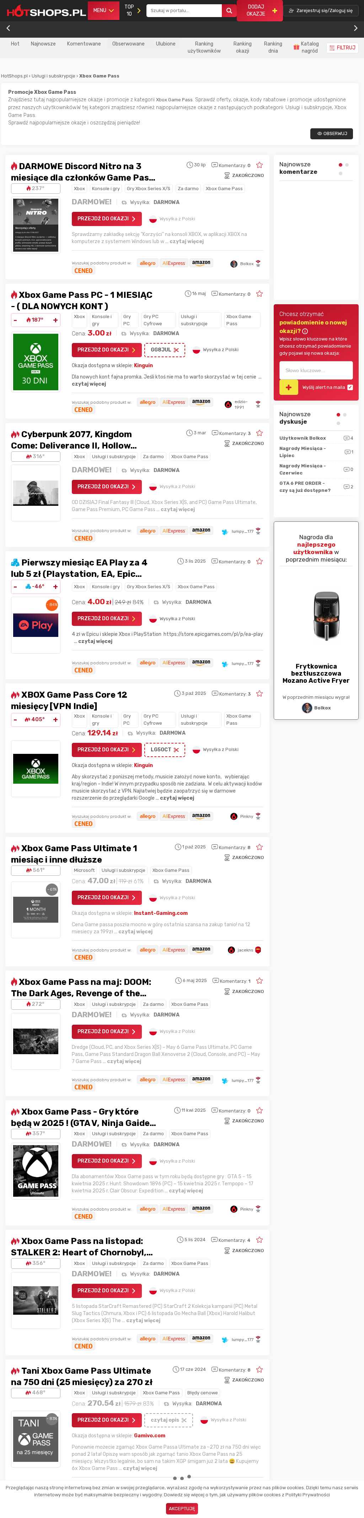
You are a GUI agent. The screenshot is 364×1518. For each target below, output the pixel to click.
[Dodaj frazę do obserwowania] (288, 387)
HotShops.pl (14, 76)
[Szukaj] (229, 10)
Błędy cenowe (202, 1392)
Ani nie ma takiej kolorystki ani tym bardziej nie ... (312, 275)
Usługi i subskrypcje (54, 76)
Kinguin (143, 366)
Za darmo (188, 188)
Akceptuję (182, 1508)
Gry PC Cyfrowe (153, 320)
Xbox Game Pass (224, 188)
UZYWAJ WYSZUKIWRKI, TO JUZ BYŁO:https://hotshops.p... (312, 192)
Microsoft (84, 870)
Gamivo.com (149, 1436)
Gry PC (127, 320)
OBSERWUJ (335, 133)
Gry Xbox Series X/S (148, 188)
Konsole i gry (106, 188)
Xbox (79, 188)
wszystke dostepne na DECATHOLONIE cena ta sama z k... (313, 246)
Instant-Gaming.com (161, 913)
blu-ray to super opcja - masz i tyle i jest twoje (312, 217)
